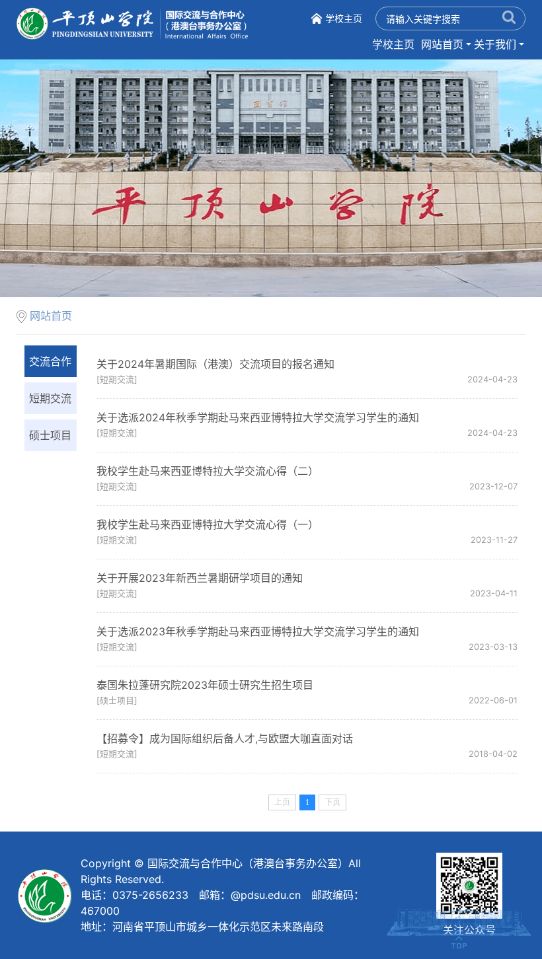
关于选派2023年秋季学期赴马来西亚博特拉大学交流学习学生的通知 (258, 631)
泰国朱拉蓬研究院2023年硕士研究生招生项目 (205, 685)
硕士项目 (50, 435)
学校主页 (343, 18)
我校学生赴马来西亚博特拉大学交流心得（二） (208, 471)
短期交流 (50, 398)
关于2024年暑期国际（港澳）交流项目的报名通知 (215, 364)
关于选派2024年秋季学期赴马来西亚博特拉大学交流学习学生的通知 (258, 417)
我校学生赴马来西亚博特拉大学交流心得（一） (208, 524)
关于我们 (495, 44)
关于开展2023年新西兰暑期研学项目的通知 (200, 578)
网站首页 (442, 44)
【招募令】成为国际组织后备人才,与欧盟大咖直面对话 (225, 738)
